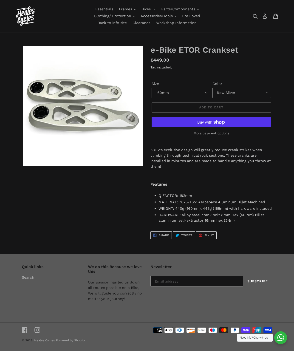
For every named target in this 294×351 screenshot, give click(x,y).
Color (217, 84)
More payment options (211, 133)
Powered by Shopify (70, 340)
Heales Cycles (44, 340)
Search (28, 277)
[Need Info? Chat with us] (280, 337)
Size (155, 84)
